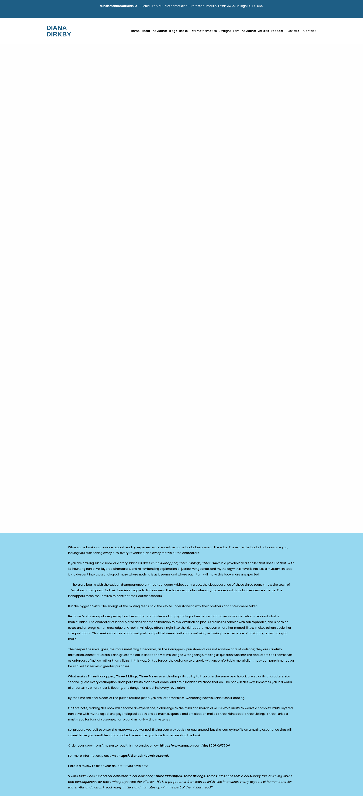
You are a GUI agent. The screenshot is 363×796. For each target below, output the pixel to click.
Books (183, 31)
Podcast (277, 31)
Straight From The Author (237, 31)
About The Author (154, 31)
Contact (309, 31)
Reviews (293, 31)
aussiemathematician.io (102, 6)
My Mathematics (204, 31)
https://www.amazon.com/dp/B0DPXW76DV (195, 745)
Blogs (173, 31)
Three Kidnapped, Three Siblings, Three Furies (186, 563)
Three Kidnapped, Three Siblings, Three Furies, (190, 776)
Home (135, 31)
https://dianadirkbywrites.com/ (143, 756)
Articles (263, 31)
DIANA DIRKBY (58, 31)
